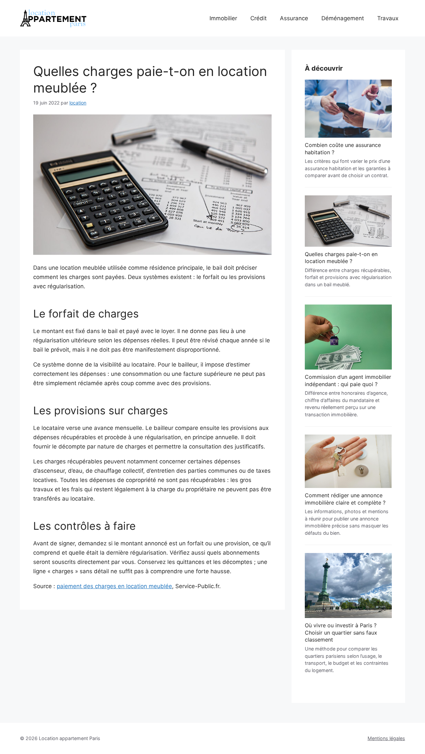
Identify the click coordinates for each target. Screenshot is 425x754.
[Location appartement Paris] (53, 18)
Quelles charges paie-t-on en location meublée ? (341, 258)
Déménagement (342, 18)
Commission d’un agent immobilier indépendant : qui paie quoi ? (348, 380)
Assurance (294, 18)
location (77, 102)
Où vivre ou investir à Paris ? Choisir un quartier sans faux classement (341, 632)
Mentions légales (386, 738)
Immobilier (223, 18)
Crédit (258, 18)
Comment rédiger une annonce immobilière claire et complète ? (345, 499)
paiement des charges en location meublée (114, 586)
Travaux (387, 18)
